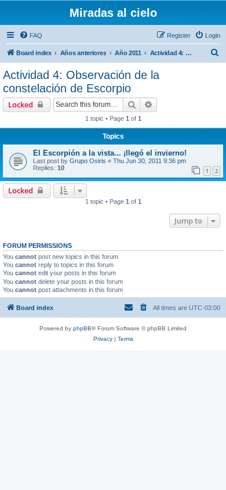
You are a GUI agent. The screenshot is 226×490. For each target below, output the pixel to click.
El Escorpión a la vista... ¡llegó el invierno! (110, 153)
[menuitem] (30, 35)
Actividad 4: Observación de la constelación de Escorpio (81, 82)
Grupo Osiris (88, 160)
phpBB (82, 328)
